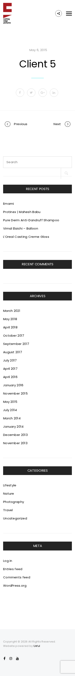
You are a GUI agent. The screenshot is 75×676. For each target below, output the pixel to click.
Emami (8, 203)
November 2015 (15, 393)
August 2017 (12, 352)
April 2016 (10, 377)
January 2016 (13, 385)
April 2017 (10, 368)
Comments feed (16, 577)
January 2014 (13, 426)
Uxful (37, 646)
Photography (13, 502)
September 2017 (16, 344)
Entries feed (12, 569)
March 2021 (11, 311)
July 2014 (10, 410)
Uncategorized (15, 518)
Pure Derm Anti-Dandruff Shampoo (31, 220)
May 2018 (10, 319)
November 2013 (15, 443)
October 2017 (13, 335)
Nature (8, 493)
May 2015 (10, 402)
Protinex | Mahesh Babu (22, 212)
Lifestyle (9, 485)
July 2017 (10, 360)
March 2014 (12, 418)
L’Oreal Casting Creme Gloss (26, 237)
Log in (7, 561)
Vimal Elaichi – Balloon (20, 228)
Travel (8, 510)
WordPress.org (14, 585)
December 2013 (15, 435)
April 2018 (10, 327)
